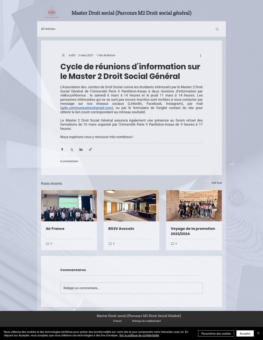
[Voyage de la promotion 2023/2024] (194, 205)
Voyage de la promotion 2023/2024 (193, 231)
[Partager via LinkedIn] (81, 149)
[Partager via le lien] (90, 149)
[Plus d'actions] (200, 55)
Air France (55, 228)
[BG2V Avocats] (131, 205)
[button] (217, 28)
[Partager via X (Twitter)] (71, 149)
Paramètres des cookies (216, 333)
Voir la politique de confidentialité (139, 335)
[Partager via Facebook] (62, 149)
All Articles (48, 29)
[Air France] (69, 205)
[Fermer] (258, 333)
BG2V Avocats (121, 228)
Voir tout (217, 182)
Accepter (245, 333)
